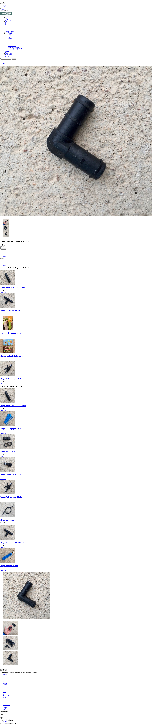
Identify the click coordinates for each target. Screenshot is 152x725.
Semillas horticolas (11, 45)
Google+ (4, 255)
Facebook (5, 674)
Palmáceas (10, 39)
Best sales (5, 685)
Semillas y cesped (9, 42)
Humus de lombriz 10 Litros (11, 356)
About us (4, 694)
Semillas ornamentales (12, 46)
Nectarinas (7, 23)
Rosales (9, 36)
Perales (6, 18)
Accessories (6, 51)
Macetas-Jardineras (8, 54)
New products (5, 684)
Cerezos (6, 19)
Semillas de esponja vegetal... (12, 333)
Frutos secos (7, 24)
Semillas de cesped (11, 43)
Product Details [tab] (6, 265)
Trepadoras (10, 38)
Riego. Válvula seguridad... (11, 379)
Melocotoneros (8, 20)
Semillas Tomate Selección (13, 49)
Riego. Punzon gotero (9, 565)
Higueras (7, 25)
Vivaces (9, 40)
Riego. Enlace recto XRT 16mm (13, 287)
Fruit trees (5, 16)
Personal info (5, 704)
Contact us (5, 696)
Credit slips (5, 707)
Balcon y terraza (8, 41)
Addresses (5, 708)
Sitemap (4, 697)
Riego (6, 55)
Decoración (7, 56)
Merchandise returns (6, 705)
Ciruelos (6, 21)
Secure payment (6, 695)
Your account (3, 699)
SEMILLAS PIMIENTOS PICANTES (15, 48)
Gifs (3, 50)
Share (4, 252)
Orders (4, 706)
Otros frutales (7, 26)
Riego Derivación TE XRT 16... (12, 310)
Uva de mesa (7, 27)
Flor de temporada (8, 32)
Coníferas (9, 34)
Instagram (5, 676)
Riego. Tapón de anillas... (10, 451)
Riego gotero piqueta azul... (11, 428)
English (4, 6)
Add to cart (3, 248)
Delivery (4, 692)
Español (4, 5)
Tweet (4, 254)
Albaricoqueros (8, 22)
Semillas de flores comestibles (13, 47)
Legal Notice (5, 693)
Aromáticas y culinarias (9, 31)
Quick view (3, 292)
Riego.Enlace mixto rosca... (11, 474)
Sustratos (7, 52)
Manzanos (7, 17)
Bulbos (9, 37)
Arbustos (9, 35)
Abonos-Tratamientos (9, 53)
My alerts (4, 709)
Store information (3, 721)
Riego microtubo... (7, 520)
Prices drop (5, 683)
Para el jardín (8, 33)
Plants (5, 29)
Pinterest (4, 256)
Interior (6, 30)
